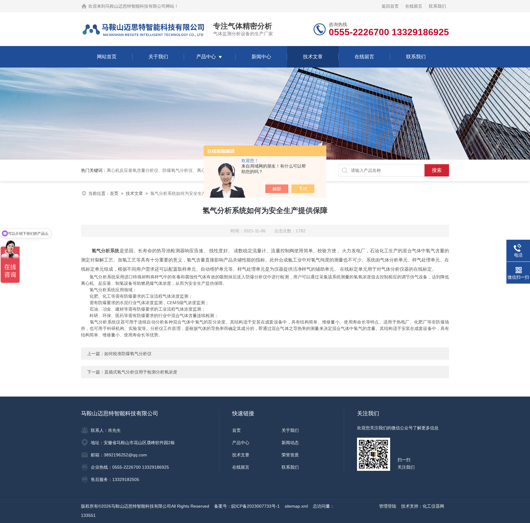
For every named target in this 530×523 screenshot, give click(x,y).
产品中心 (206, 56)
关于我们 (158, 56)
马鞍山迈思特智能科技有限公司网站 (140, 6)
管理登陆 (387, 506)
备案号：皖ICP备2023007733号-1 (247, 506)
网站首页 (107, 56)
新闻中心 (261, 56)
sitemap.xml (296, 506)
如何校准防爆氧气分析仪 (128, 353)
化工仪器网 (433, 506)
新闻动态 (290, 442)
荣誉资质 (290, 454)
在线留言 (413, 6)
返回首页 (390, 6)
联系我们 (437, 6)
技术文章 (313, 56)
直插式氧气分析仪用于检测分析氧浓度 (140, 372)
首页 (114, 193)
